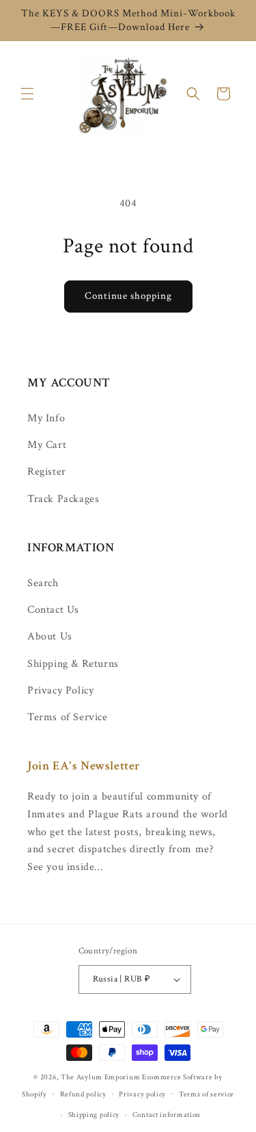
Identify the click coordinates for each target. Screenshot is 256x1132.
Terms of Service (67, 717)
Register (46, 471)
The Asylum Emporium (100, 1077)
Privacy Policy (60, 690)
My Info (46, 418)
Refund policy (83, 1094)
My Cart (46, 445)
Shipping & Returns (73, 664)
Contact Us (53, 610)
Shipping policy (94, 1115)
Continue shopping (128, 295)
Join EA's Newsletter (84, 766)
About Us (49, 636)
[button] (27, 94)
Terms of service (206, 1094)
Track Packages (63, 499)
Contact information (166, 1115)
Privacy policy (142, 1094)
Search (43, 583)
